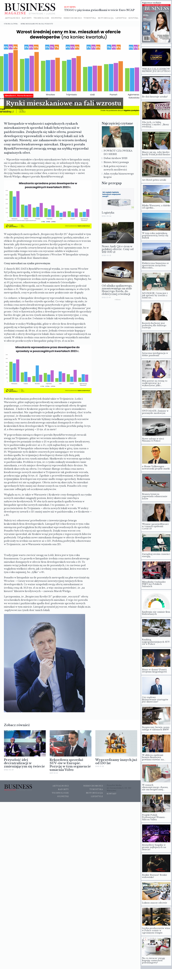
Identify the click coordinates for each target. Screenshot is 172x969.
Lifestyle (121, 17)
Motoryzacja (106, 17)
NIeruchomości (73, 17)
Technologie (41, 17)
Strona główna (11, 23)
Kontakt (111, 793)
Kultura (133, 17)
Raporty (27, 17)
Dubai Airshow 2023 (115, 157)
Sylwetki (56, 17)
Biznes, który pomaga (116, 161)
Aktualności (12, 17)
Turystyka (90, 17)
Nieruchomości (93, 785)
